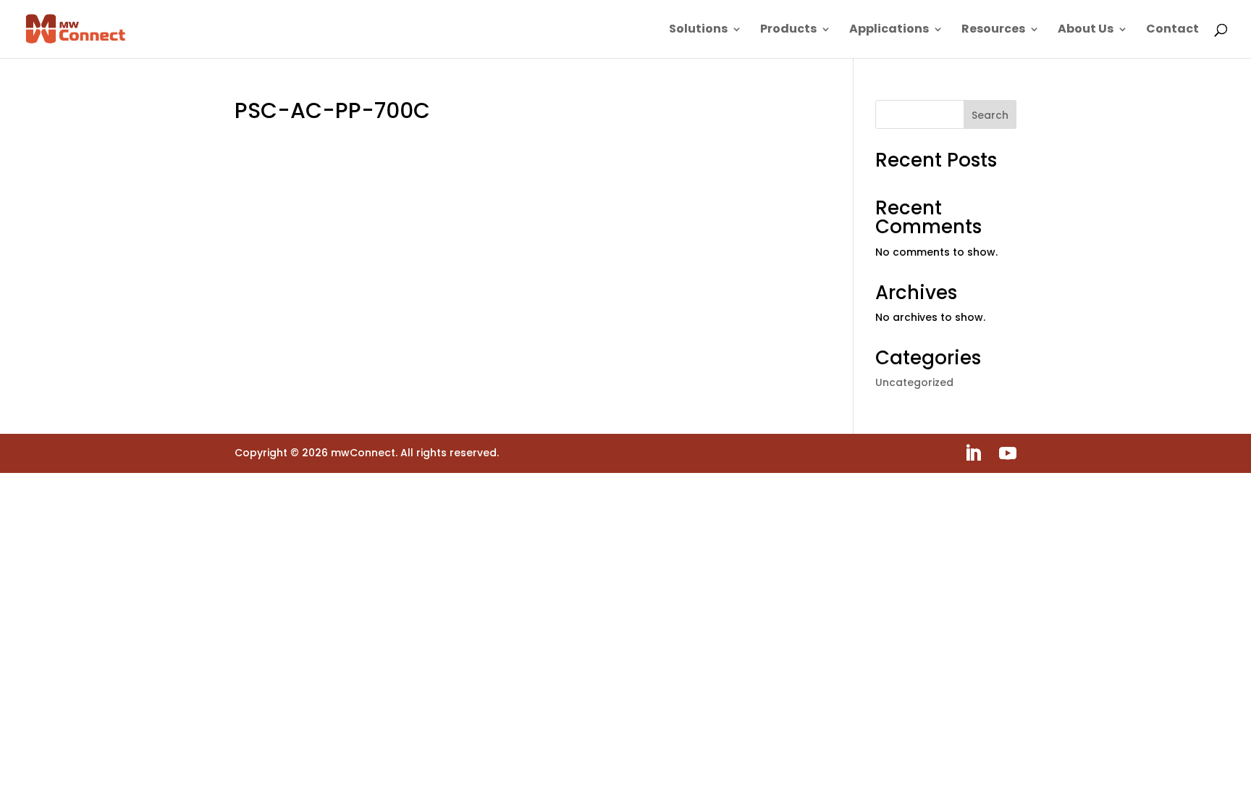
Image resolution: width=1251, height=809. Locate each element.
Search (990, 115)
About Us (1085, 30)
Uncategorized (914, 382)
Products (788, 30)
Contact (1172, 30)
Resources (993, 30)
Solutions (698, 30)
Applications (889, 30)
